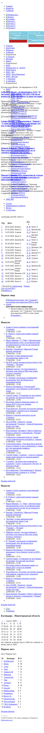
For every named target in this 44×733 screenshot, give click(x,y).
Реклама (9, 59)
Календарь (10, 48)
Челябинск (8, 693)
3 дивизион (10, 79)
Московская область (19, 166)
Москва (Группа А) (19, 111)
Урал (6, 669)
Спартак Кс (8, 677)
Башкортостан (16, 140)
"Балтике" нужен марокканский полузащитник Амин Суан (19, 357)
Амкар (23, 35)
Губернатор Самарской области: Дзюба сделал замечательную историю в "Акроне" (24, 438)
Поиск (8, 61)
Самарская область (18, 182)
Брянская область (18, 144)
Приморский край (18, 173)
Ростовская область (19, 177)
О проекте (10, 57)
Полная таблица (7, 711)
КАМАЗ (7, 707)
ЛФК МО (10, 199)
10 (2, 255)
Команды (10, 8)
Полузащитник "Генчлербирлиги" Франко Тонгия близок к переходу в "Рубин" (23, 471)
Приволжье (15, 120)
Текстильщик (9, 701)
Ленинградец (9, 699)
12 (2, 262)
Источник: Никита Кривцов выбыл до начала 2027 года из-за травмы (22, 403)
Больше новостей (8, 481)
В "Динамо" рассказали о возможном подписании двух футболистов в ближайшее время (21, 380)
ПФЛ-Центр (11, 70)
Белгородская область (20, 142)
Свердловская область (20, 186)
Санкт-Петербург (18, 184)
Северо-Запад (16, 122)
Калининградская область (21, 153)
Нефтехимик (9, 691)
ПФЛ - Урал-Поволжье (15, 74)
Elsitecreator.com (6, 720)
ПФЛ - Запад (16, 94)
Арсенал (7, 683)
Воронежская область (20, 151)
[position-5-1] (6, 291)
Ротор (6, 685)
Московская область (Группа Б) (24, 118)
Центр (13, 131)
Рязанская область (18, 179)
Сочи (6, 666)
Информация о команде (16, 206)
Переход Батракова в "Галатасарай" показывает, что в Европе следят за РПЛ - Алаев (23, 389)
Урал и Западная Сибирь (21, 129)
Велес (6, 664)
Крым (13, 160)
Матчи (8, 208)
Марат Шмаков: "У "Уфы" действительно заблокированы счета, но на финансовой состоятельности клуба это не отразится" (23, 342)
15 (2, 273)
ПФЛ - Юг (10, 72)
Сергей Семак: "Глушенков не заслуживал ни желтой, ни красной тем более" (23, 396)
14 (2, 269)
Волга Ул (7, 696)
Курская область (17, 162)
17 (2, 279)
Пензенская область (19, 171)
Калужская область (19, 155)
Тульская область (18, 195)
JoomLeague (17, 286)
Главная (9, 6)
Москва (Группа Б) (18, 113)
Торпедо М (8, 672)
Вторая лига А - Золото (15, 68)
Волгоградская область (20, 149)
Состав (9, 203)
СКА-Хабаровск (10, 704)
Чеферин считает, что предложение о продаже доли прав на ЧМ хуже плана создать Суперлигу (22, 371)
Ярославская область (19, 197)
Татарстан (15, 175)
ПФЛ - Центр (16, 98)
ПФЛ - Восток (12, 76)
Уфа (5, 680)
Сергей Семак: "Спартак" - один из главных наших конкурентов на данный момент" (24, 456)
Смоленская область (19, 188)
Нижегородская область (21, 168)
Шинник (7, 675)
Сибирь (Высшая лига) (20, 124)
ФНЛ (8, 65)
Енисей (7, 688)
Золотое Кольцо (17, 109)
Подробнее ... (16, 315)
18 (2, 281)
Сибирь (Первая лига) (20, 127)
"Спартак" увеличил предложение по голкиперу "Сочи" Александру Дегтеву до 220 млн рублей (23, 463)
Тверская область (18, 193)
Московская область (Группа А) (24, 116)
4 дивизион (10, 81)
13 (2, 266)
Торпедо (33, 42)
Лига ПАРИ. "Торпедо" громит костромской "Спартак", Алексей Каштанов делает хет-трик (24, 424)
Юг (12, 133)
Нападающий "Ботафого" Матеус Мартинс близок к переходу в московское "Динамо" (24, 432)
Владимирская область (20, 146)
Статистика (11, 210)
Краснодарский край (19, 157)
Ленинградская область (20, 164)
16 (2, 276)
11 (2, 258)
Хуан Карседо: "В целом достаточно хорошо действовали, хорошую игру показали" (24, 410)
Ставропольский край (20, 190)
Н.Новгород (9, 661)
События (9, 11)
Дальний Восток (18, 107)
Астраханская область (20, 138)
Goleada (4, 716)
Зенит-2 (22, 38)
